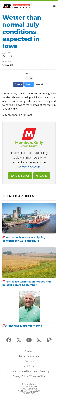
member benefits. (29, 167)
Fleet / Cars (29, 366)
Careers (29, 361)
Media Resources (29, 356)
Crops (29, 78)
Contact (29, 351)
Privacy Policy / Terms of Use (29, 376)
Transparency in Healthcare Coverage (29, 371)
